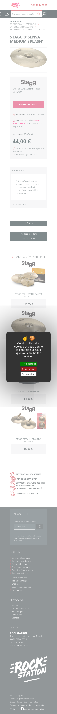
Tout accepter (29, 364)
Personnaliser (28, 374)
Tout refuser (29, 369)
